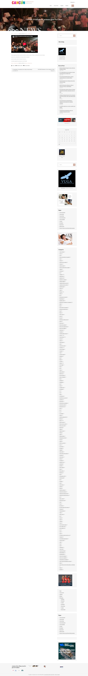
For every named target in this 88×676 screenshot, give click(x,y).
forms (60, 366)
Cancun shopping (62, 219)
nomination (61, 455)
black (60, 305)
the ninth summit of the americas (64, 507)
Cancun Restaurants (62, 217)
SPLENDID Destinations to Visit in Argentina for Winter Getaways (46, 70)
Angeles (61, 269)
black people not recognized (64, 307)
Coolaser (58, 674)
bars (60, 295)
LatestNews (61, 399)
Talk (60, 502)
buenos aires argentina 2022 (64, 326)
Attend (61, 290)
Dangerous (61, 356)
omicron (61, 458)
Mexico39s (61, 427)
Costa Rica (61, 347)
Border (61, 312)
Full (60, 368)
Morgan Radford (62, 436)
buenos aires (61, 323)
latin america (61, 401)
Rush (60, 474)
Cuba (60, 352)
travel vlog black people (63, 524)
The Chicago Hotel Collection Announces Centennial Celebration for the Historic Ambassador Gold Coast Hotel (67, 90)
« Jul (59, 144)
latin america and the (63, 404)
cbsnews (61, 340)
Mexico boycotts (62, 422)
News (60, 444)
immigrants (61, 380)
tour (60, 516)
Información (72, 2)
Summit (61, 488)
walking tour (61, 547)
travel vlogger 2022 (62, 526)
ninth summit (61, 451)
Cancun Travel (29, 1)
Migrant (61, 429)
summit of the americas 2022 (64, 493)
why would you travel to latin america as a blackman (67, 564)
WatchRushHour (62, 554)
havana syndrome (62, 375)
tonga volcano (62, 514)
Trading (61, 521)
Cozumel (61, 221)
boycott (61, 316)
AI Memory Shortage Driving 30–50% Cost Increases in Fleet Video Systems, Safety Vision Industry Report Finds (67, 96)
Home (51, 5)
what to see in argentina (63, 557)
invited (61, 385)
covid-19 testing (62, 349)
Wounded (61, 569)
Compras (62, 607)
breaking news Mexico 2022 (64, 319)
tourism (61, 517)
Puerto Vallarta (62, 467)
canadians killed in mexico (63, 333)
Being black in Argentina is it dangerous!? (66, 302)
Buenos (61, 321)
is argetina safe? (62, 387)
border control (62, 314)
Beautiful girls (62, 298)
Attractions (62, 599)
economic (61, 361)
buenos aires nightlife (63, 328)
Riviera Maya (63, 606)
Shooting (61, 481)
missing (61, 432)
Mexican (61, 418)
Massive (61, 415)
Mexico (28, 65)
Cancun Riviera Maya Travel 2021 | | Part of (50, 674)
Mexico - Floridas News (14, 33)
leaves (60, 408)
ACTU (61, 253)
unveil (60, 533)
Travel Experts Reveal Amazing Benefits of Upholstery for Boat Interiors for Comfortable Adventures (66, 102)
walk (60, 545)
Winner (61, 567)
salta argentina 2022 (62, 476)
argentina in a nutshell (63, 279)
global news (61, 373)
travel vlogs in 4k (62, 528)
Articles (61, 288)
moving (61, 439)
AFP (60, 255)
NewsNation (61, 446)
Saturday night (62, 477)
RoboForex (61, 472)
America (61, 260)
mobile (61, 434)
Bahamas (67, 5)
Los (60, 411)
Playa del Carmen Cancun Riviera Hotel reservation (67, 228)
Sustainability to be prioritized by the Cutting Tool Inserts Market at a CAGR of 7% (22, 70)
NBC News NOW (62, 443)
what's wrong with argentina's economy (65, 561)
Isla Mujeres (61, 389)
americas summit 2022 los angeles (64, 267)
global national (62, 371)
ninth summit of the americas (64, 453)
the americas (61, 505)
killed (60, 394)
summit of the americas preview (64, 495)
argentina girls (62, 276)
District (61, 359)
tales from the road (62, 500)
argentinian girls (62, 286)
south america (62, 484)
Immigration (61, 382)
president (61, 465)
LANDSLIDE (62, 396)
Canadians (61, 331)
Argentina (61, 5)
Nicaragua (61, 448)
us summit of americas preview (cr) (65, 535)
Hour (60, 378)
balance (61, 293)
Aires (60, 258)
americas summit (62, 265)
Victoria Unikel (62, 540)
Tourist (61, 519)
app (60, 272)
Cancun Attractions (62, 212)
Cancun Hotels (62, 214)
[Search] (74, 36)
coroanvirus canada (62, 345)
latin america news (62, 406)
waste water (61, 549)
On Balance (61, 460)
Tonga (60, 512)
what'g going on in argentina (64, 559)
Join (60, 392)
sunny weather (62, 498)
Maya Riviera (62, 224)
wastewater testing (62, 550)
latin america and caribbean (63, 403)
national (61, 441)
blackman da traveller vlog (63, 309)
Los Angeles (61, 413)
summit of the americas (63, 491)
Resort (60, 469)
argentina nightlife (62, 281)
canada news (61, 330)
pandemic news (62, 462)
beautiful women (62, 300)
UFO (60, 531)
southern (61, 486)
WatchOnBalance (62, 552)
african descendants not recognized (65, 257)
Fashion (61, 363)
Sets (60, 479)
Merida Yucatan (62, 226)
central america (62, 342)
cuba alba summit (62, 354)
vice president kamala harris (64, 538)
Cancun (13, 65)
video (60, 542)
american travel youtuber (63, 262)
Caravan (61, 338)
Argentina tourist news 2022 (64, 283)
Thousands (61, 509)
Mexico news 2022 (62, 425)
